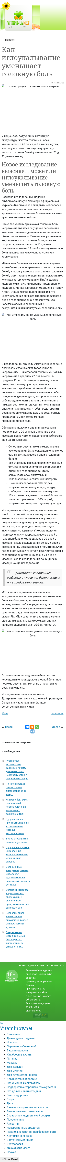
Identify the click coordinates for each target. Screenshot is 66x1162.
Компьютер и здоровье (22, 1079)
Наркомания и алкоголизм (23, 1083)
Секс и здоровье (17, 1095)
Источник (57, 713)
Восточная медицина (20, 1140)
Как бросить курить (19, 1054)
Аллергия (13, 1123)
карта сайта (52, 965)
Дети (10, 1103)
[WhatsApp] (37, 727)
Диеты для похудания (21, 1038)
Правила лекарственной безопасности (31, 1131)
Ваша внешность (17, 1050)
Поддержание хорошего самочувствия (31, 1087)
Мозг (5, 713)
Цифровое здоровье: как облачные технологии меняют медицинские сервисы (17, 854)
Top (2, 1023)
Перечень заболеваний (21, 1046)
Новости (10, 39)
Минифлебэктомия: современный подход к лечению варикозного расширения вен (17, 806)
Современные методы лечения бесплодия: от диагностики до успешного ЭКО (15, 939)
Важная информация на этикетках (28, 1107)
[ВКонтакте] (27, 727)
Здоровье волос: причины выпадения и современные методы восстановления (17, 826)
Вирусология (15, 1144)
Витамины (13, 1034)
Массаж (12, 1062)
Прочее (11, 1152)
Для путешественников (22, 1074)
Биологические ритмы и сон (25, 1111)
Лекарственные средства (23, 1127)
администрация (36, 965)
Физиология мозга (18, 1148)
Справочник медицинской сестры (28, 1115)
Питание (12, 1058)
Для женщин (15, 1066)
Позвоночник (15, 1119)
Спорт (10, 1099)
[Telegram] (32, 731)
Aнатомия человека (19, 1135)
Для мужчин (15, 1070)
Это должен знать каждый (24, 1091)
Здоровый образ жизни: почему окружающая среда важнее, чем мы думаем (17, 920)
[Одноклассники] (32, 727)
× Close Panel (9, 1159)
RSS (61, 965)
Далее (56, 727)
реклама (22, 965)
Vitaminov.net (16, 1028)
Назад (9, 727)
